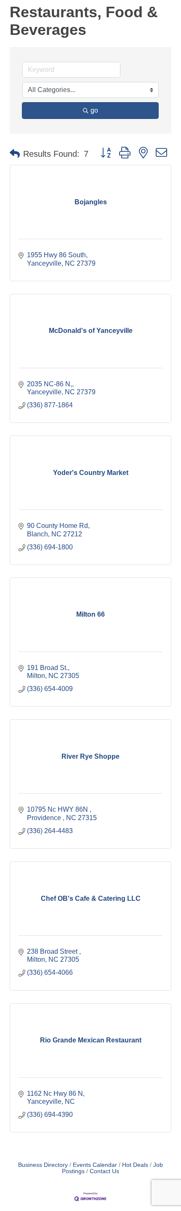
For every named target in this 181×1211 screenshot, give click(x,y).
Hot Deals (135, 1165)
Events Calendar (95, 1165)
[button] (15, 153)
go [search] (94, 110)
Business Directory (43, 1165)
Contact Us (104, 1171)
